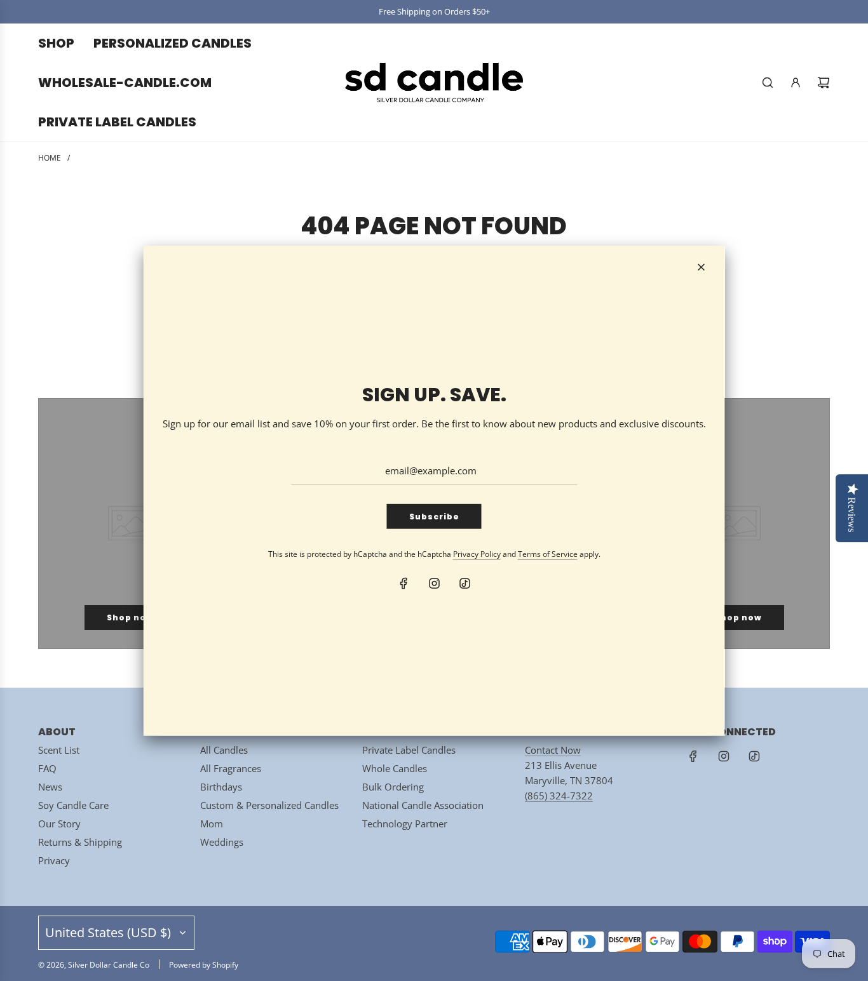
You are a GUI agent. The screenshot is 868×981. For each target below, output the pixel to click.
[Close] (701, 267)
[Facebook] (403, 583)
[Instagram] (434, 583)
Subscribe (434, 516)
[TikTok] (464, 583)
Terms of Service (548, 554)
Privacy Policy (477, 554)
